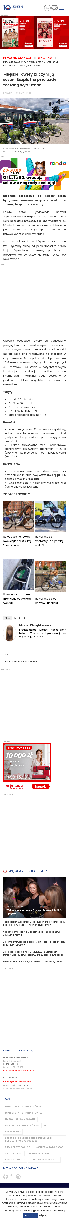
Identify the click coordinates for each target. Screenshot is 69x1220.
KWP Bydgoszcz (15, 1159)
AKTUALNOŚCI (45, 58)
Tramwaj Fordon (38, 1153)
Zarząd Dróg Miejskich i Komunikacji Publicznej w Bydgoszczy (28, 1139)
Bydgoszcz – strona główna (23, 1106)
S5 (6, 1153)
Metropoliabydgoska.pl (18, 58)
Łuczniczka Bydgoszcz (49, 1147)
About (7, 618)
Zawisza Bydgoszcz (17, 1147)
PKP (45, 1125)
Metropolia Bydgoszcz (44, 1159)
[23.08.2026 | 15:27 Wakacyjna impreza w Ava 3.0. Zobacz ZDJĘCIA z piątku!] (34, 897)
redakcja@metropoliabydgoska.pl (18, 1070)
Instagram (18, 1176)
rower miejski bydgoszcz (21, 661)
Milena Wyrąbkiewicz (35, 625)
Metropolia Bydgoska (13, 8)
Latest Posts (20, 618)
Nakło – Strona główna (20, 1119)
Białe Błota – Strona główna (23, 1113)
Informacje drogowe (47, 8)
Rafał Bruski (13, 1131)
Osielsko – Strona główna (22, 1125)
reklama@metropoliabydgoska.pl (18, 1081)
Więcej (43, 1215)
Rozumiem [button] (30, 1215)
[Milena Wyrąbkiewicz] (9, 633)
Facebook (5, 1176)
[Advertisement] (34, 300)
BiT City (17, 1153)
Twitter (11, 1176)
